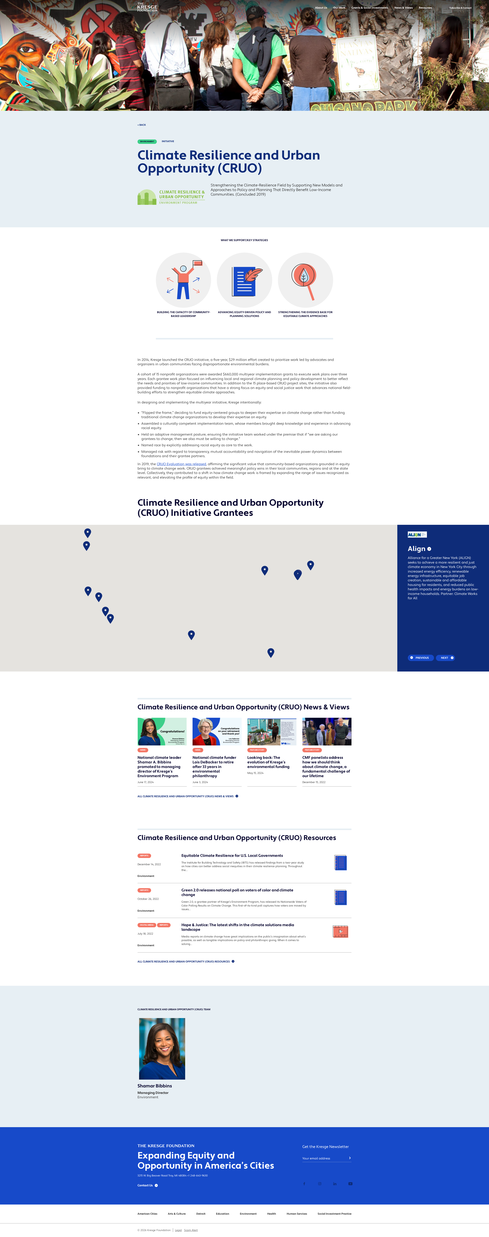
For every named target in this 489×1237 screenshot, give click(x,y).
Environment (147, 141)
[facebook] (304, 1184)
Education (222, 1214)
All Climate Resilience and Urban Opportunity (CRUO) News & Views (186, 796)
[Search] (481, 7)
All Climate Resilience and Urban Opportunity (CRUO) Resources (184, 961)
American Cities (147, 1214)
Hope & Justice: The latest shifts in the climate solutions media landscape (237, 927)
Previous (422, 658)
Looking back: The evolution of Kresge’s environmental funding (268, 762)
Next (445, 658)
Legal (178, 1230)
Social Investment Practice (334, 1214)
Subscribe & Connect (460, 7)
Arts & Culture (177, 1214)
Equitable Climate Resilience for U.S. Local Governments (232, 855)
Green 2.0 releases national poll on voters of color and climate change (237, 892)
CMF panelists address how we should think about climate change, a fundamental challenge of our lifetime (326, 766)
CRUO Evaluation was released (181, 464)
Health (271, 1214)
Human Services (297, 1214)
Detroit (201, 1214)
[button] (88, 591)
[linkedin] (334, 1184)
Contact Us (145, 1185)
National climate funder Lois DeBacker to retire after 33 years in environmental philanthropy (214, 766)
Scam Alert (191, 1230)
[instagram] (319, 1184)
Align (416, 548)
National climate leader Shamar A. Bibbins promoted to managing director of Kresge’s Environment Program (159, 766)
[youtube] (349, 1184)
